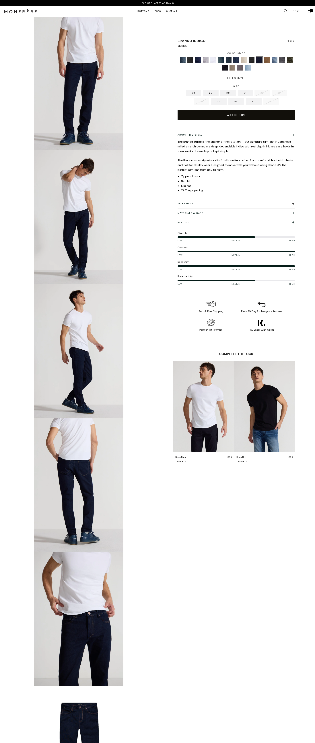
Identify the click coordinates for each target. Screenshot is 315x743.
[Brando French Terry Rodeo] (220, 59)
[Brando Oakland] (282, 59)
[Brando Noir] (251, 59)
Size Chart (185, 203)
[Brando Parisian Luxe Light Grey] (205, 59)
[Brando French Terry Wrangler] (228, 59)
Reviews (184, 222)
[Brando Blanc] (213, 59)
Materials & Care (190, 213)
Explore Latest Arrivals (157, 3)
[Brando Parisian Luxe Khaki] (243, 59)
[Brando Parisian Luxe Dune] (266, 59)
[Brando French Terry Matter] (190, 59)
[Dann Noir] (264, 406)
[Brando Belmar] (247, 67)
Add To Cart (236, 115)
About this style (190, 134)
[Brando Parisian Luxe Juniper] (289, 59)
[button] (20, 11)
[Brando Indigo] (259, 59)
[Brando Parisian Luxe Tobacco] (232, 67)
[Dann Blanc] (203, 406)
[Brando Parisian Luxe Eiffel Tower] (240, 67)
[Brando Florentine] (274, 59)
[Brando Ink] (224, 67)
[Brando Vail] (236, 59)
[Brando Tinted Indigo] (182, 59)
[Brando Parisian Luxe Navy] (198, 59)
